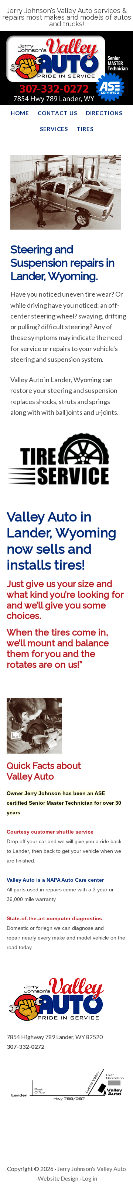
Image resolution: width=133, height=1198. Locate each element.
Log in (89, 1178)
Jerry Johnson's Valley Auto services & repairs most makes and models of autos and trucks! (66, 17)
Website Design (58, 1178)
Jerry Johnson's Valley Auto (91, 1168)
